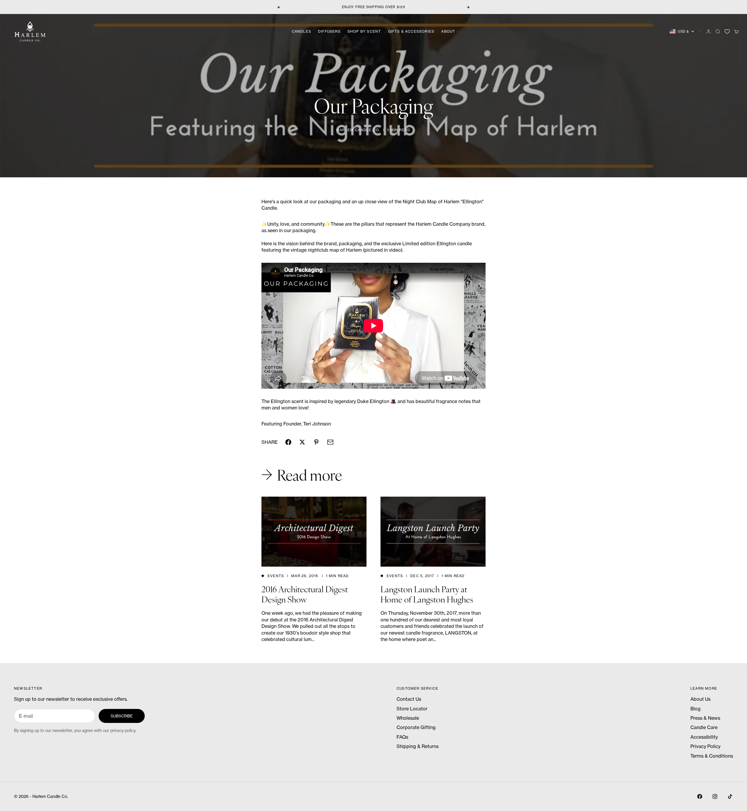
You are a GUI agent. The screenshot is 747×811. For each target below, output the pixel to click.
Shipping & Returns (418, 746)
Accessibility (704, 737)
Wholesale (408, 718)
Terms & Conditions (711, 756)
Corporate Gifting (416, 727)
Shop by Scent (364, 31)
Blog (695, 709)
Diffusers (329, 31)
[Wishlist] (727, 31)
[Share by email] (330, 442)
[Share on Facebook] (288, 442)
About (448, 31)
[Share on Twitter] (302, 442)
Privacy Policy (705, 746)
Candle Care (704, 727)
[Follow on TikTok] (730, 796)
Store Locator (412, 709)
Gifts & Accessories (411, 31)
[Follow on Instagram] (715, 796)
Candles (301, 31)
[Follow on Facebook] (700, 796)
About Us (700, 699)
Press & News (705, 718)
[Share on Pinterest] (316, 442)
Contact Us (409, 699)
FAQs (402, 737)
